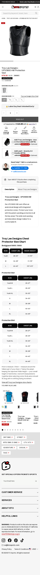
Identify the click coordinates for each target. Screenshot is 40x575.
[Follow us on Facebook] (9, 540)
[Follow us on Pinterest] (16, 540)
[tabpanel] (20, 209)
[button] (20, 124)
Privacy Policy (7, 549)
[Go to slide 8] (20, 430)
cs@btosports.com (19, 171)
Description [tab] (9, 189)
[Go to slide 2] (5, 430)
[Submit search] (36, 13)
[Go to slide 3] (7, 430)
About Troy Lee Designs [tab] (27, 189)
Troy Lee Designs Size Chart (29, 96)
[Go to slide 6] (15, 430)
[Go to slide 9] (23, 430)
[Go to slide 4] (10, 430)
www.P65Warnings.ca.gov (11, 534)
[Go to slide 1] (2, 430)
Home (3, 18)
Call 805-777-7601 (20, 168)
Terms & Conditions (21, 549)
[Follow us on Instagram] (3, 540)
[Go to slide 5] (12, 430)
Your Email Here (8, 481)
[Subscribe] (35, 481)
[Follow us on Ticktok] (22, 540)
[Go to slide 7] (18, 430)
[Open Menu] (2, 7)
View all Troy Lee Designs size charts (17, 382)
